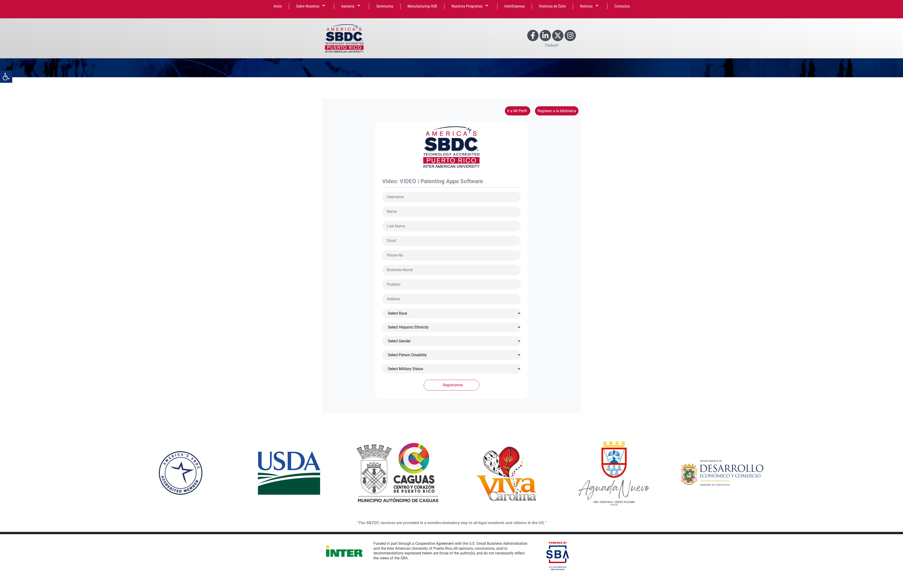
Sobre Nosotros (307, 6)
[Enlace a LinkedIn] (545, 35)
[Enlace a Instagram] (570, 35)
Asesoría (347, 6)
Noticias (586, 6)
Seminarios (384, 6)
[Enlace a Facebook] (533, 35)
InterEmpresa (514, 6)
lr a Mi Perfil (517, 111)
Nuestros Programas (467, 6)
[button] (6, 77)
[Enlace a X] (557, 35)
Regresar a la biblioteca (556, 111)
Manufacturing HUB (422, 6)
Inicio (277, 6)
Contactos (622, 6)
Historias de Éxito (552, 6)
